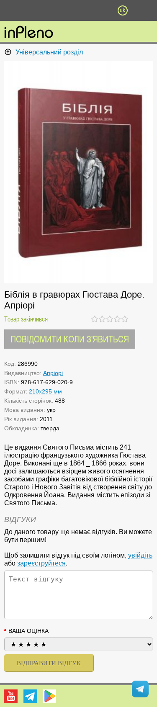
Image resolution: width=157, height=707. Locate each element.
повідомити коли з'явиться (69, 338)
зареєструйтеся (41, 563)
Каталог (12, 10)
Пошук (56, 10)
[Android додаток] (49, 696)
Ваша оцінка (28, 630)
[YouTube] (11, 696)
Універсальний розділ (49, 52)
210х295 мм (45, 391)
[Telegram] (30, 696)
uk (122, 10)
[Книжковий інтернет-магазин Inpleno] (28, 33)
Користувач (79, 10)
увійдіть (140, 555)
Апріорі (53, 373)
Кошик (100, 10)
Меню (35, 10)
